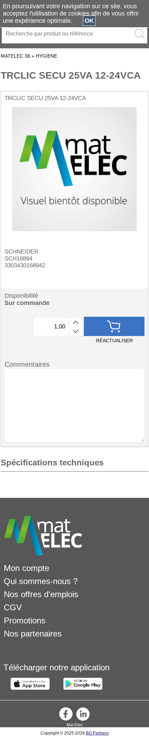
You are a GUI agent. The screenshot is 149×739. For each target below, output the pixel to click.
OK (89, 20)
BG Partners (97, 733)
